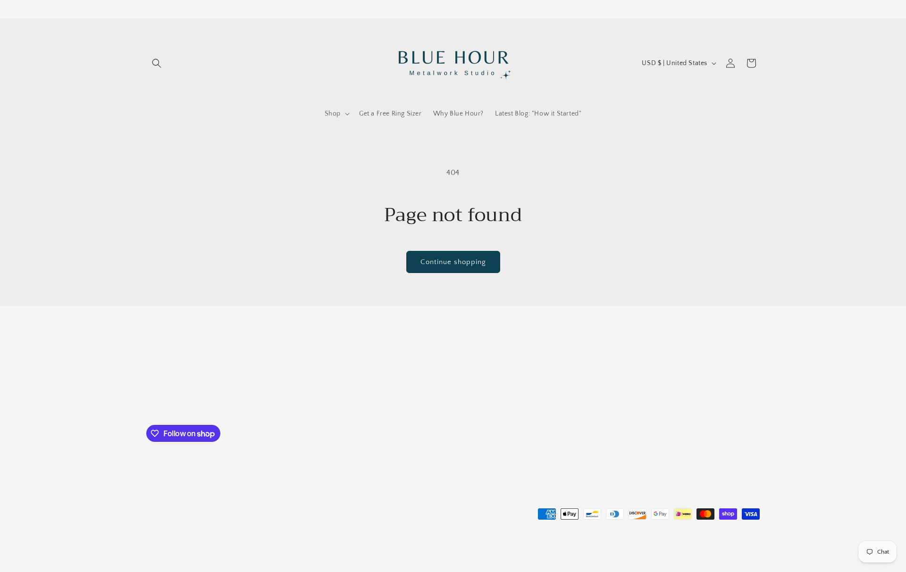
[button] (156, 63)
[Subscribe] (527, 391)
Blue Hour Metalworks (197, 550)
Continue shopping (453, 262)
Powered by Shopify (252, 550)
